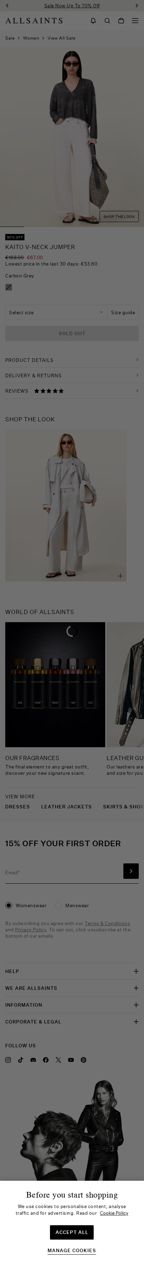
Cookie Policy (114, 1213)
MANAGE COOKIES (72, 1250)
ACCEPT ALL (72, 1232)
